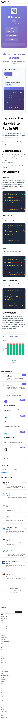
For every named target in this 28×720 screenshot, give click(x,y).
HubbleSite (5, 133)
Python (16, 74)
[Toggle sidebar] (2, 2)
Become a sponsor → (14, 600)
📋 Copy (7, 87)
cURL (7, 77)
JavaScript (8, 74)
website (13, 158)
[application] (14, 350)
